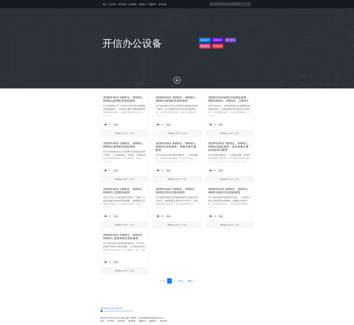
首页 (105, 4)
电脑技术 (142, 4)
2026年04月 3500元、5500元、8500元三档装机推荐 (124, 190)
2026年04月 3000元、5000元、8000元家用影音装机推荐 (124, 145)
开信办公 (118, 133)
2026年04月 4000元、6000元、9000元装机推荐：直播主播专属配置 (177, 147)
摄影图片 (152, 4)
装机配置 (132, 4)
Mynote (160, 318)
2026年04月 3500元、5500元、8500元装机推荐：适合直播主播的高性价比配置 (229, 147)
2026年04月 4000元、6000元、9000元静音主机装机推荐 (229, 190)
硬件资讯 (123, 4)
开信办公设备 (118, 318)
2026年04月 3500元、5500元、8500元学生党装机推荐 (176, 190)
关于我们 (113, 4)
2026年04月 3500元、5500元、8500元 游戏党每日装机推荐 (124, 236)
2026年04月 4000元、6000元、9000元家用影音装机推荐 (124, 99)
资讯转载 (162, 4)
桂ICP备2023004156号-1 (111, 308)
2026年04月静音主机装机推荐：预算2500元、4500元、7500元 (228, 99)
